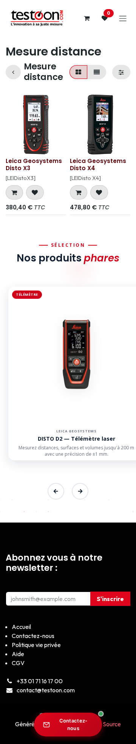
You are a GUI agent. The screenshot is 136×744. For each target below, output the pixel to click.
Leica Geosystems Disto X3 (34, 164)
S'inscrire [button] (110, 599)
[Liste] (96, 72)
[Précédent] (56, 491)
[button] (14, 192)
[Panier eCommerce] (86, 18)
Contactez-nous (73, 724)
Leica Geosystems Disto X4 (98, 164)
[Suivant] (80, 491)
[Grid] (78, 72)
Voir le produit (73, 441)
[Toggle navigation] (122, 18)
